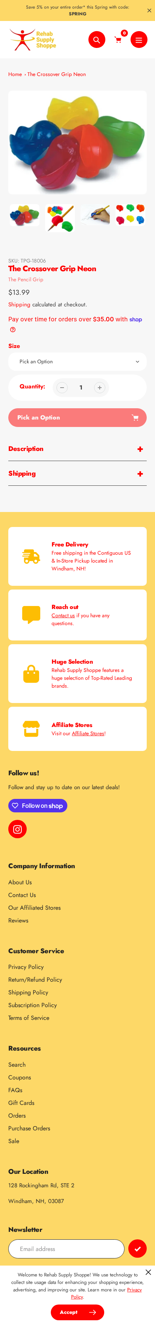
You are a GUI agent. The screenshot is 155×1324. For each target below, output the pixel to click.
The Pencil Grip (25, 279)
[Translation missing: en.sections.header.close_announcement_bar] (149, 10)
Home (15, 74)
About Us (20, 882)
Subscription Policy (32, 1005)
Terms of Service (28, 1018)
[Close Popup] (148, 1272)
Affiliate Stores (88, 733)
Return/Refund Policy (35, 979)
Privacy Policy (26, 967)
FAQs (15, 1090)
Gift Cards (21, 1103)
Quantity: (32, 386)
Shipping (19, 304)
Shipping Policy (28, 992)
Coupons (19, 1077)
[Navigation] (139, 39)
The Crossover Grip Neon (56, 74)
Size (14, 346)
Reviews (18, 920)
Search (17, 1064)
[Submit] (137, 1248)
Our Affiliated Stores (34, 907)
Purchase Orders (29, 1128)
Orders (17, 1115)
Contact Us (22, 895)
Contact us (63, 615)
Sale (13, 1141)
